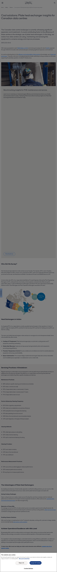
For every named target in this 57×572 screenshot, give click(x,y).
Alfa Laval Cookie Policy (24, 558)
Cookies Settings (28, 568)
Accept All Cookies (35, 563)
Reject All (21, 563)
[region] (28, 562)
